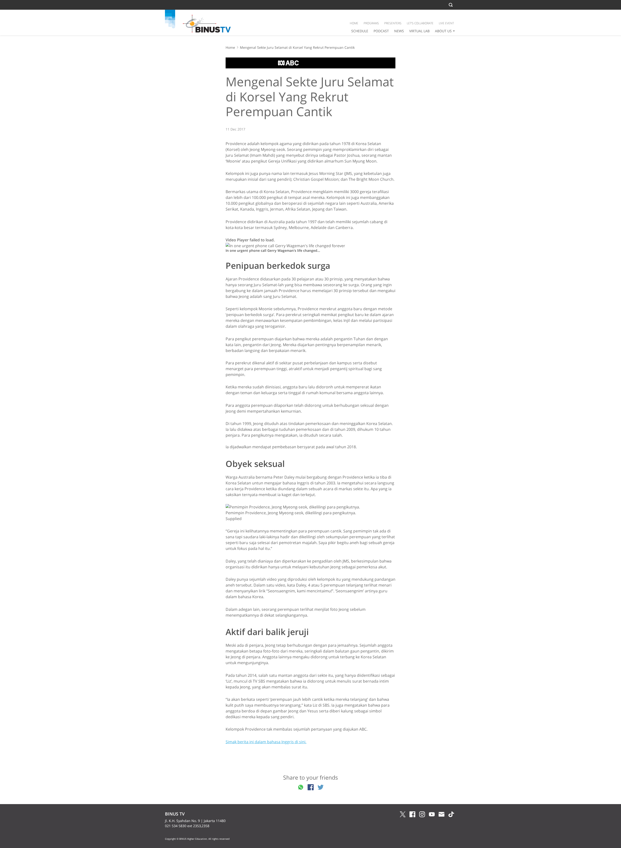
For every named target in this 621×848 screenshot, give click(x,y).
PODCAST (381, 31)
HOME (354, 23)
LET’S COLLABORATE (420, 23)
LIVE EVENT (446, 23)
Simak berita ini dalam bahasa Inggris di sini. (266, 741)
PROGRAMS (371, 23)
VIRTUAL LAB (419, 31)
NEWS (399, 31)
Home (230, 47)
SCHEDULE (359, 31)
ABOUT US (443, 31)
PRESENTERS (392, 23)
